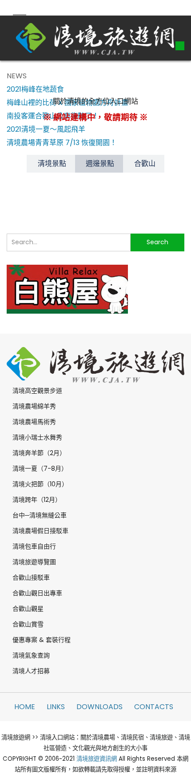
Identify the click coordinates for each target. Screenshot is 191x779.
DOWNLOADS (99, 707)
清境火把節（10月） (40, 484)
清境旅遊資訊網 (96, 759)
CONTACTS (153, 707)
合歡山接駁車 (31, 577)
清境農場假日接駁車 (40, 530)
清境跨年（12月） (36, 499)
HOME (24, 707)
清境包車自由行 (34, 546)
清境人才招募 (31, 670)
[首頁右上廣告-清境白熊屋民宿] (67, 288)
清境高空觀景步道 (37, 390)
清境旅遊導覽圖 (34, 561)
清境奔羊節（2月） (39, 452)
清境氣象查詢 (31, 655)
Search (157, 242)
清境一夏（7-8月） (40, 468)
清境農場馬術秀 (34, 421)
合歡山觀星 (28, 608)
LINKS (56, 707)
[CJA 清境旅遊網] (95, 38)
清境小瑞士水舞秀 (37, 437)
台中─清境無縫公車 (39, 515)
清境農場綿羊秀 (34, 406)
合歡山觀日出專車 (37, 593)
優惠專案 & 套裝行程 (41, 639)
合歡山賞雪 (28, 624)
